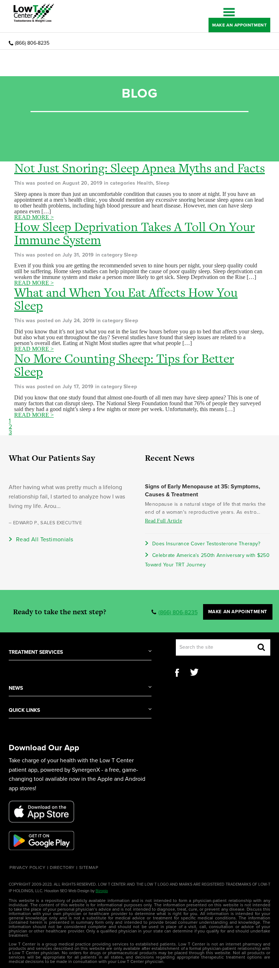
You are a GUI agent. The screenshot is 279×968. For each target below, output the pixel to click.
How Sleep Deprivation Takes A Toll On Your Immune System (134, 233)
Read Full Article (163, 521)
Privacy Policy (27, 867)
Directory (62, 867)
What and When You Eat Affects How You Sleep (126, 299)
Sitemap (88, 867)
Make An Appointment (239, 25)
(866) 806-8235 (32, 43)
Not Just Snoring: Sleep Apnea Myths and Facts (139, 168)
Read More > (34, 217)
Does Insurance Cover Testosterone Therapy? (206, 544)
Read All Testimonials (44, 539)
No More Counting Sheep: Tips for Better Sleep (124, 365)
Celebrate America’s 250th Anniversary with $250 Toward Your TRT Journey (207, 560)
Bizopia (102, 891)
